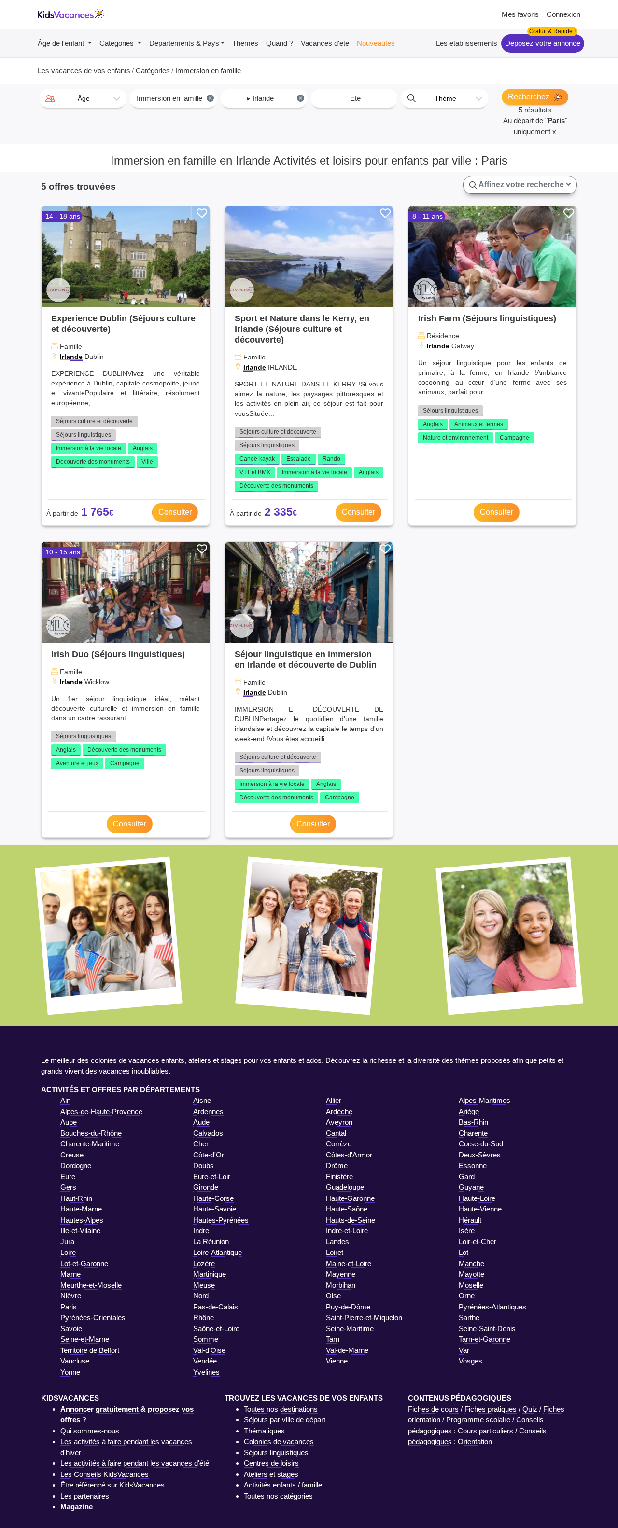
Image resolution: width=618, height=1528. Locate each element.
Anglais (143, 448)
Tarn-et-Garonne (484, 1339)
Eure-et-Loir (211, 1176)
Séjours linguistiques (83, 434)
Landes (337, 1242)
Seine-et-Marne (84, 1339)
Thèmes (245, 43)
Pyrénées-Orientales (93, 1317)
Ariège (469, 1111)
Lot (463, 1252)
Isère (467, 1230)
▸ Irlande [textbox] (275, 98)
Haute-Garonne (350, 1198)
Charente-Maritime (89, 1144)
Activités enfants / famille (283, 1485)
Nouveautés (376, 43)
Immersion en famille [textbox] (174, 98)
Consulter (175, 512)
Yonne (70, 1372)
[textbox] (83, 98)
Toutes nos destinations (281, 1409)
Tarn (332, 1339)
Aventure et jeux (77, 763)
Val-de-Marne (347, 1350)
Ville (147, 461)
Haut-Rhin (76, 1198)
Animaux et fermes (478, 424)
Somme (205, 1339)
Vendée (205, 1361)
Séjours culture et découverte (94, 421)
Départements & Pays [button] (184, 43)
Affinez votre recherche (521, 184)
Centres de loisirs (271, 1463)
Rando (331, 458)
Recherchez (529, 97)
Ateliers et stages (271, 1474)
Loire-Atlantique (217, 1252)
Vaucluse (74, 1361)
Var (464, 1350)
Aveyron (339, 1122)
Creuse (72, 1155)
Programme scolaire (478, 1420)
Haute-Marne (81, 1209)
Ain (65, 1100)
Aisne (202, 1100)
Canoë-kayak (257, 458)
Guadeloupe (345, 1187)
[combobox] (83, 98)
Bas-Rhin (473, 1122)
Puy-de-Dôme (348, 1307)
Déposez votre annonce (542, 43)
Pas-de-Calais (215, 1307)
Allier (333, 1100)
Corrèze (338, 1144)
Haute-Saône (346, 1209)
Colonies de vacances (279, 1441)
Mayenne (340, 1274)
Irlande (71, 356)
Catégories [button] (117, 43)
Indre (201, 1230)
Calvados (208, 1133)
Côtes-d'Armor (349, 1155)
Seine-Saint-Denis (487, 1328)
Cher (201, 1144)
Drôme (337, 1165)
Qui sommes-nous (89, 1431)
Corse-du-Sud (481, 1144)
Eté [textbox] (355, 98)
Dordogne (75, 1165)
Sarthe (469, 1317)
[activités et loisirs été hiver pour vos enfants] (71, 15)
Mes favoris (520, 14)
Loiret (334, 1252)
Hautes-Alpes (81, 1220)
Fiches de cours (433, 1409)
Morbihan (340, 1285)
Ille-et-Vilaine (80, 1230)
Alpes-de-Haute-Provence (101, 1111)
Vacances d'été (325, 43)
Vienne (337, 1361)
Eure (67, 1176)
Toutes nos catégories (278, 1496)
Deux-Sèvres (480, 1155)
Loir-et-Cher (477, 1242)
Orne (467, 1296)
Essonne (473, 1165)
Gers (68, 1187)
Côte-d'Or (208, 1155)
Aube (68, 1122)
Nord (201, 1296)
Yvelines (206, 1372)
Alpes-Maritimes (484, 1100)
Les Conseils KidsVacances (104, 1474)
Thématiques (264, 1431)
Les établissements (466, 43)
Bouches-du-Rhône (91, 1133)
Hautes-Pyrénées (221, 1220)
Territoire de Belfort (89, 1350)
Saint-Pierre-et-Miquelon (364, 1317)
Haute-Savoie (214, 1209)
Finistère (339, 1176)
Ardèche (339, 1111)
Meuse (204, 1285)
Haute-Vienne (480, 1209)
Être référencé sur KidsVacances (112, 1485)
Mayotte (471, 1274)
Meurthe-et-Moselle (91, 1285)
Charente (473, 1133)
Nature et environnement (455, 437)
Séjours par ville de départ (284, 1420)
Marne (70, 1274)
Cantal (336, 1133)
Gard (467, 1176)
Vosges (470, 1361)
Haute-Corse (213, 1198)
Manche (471, 1263)
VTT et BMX (254, 472)
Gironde (205, 1187)
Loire (68, 1252)
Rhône (203, 1317)
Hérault (470, 1220)
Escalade (298, 458)
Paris (68, 1307)
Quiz (529, 1409)
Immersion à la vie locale (88, 448)
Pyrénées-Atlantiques (492, 1307)
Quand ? (279, 43)
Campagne (514, 437)
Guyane (471, 1187)
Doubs (203, 1165)
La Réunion (211, 1242)
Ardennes (208, 1111)
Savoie (71, 1328)
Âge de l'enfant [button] (62, 43)
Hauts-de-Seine (350, 1220)
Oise (333, 1296)
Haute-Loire (477, 1198)
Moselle (471, 1285)
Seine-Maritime (350, 1328)
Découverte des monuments (93, 461)
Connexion (563, 14)
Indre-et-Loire (347, 1230)
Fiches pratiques (490, 1409)
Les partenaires (84, 1496)
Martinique (209, 1274)
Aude (201, 1122)
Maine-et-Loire (348, 1263)
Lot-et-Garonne (84, 1263)
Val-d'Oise (209, 1350)
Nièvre (70, 1296)
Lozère (204, 1263)
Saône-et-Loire (216, 1328)
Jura (67, 1242)
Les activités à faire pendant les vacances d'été (134, 1463)
